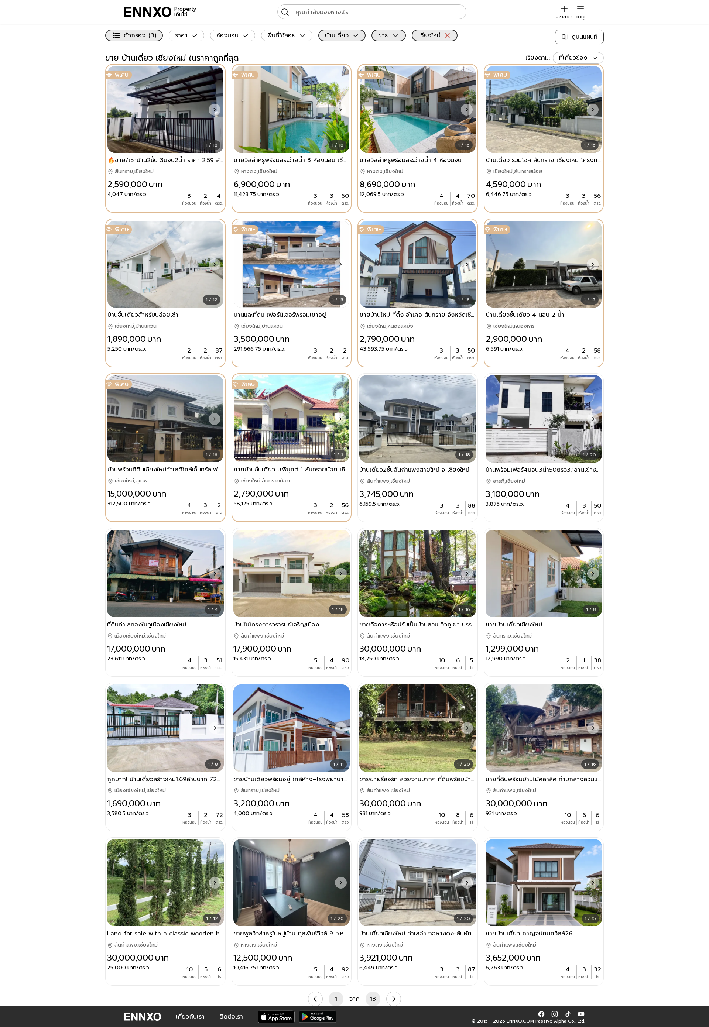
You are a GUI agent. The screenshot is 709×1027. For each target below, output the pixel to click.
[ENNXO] (147, 12)
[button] (214, 110)
